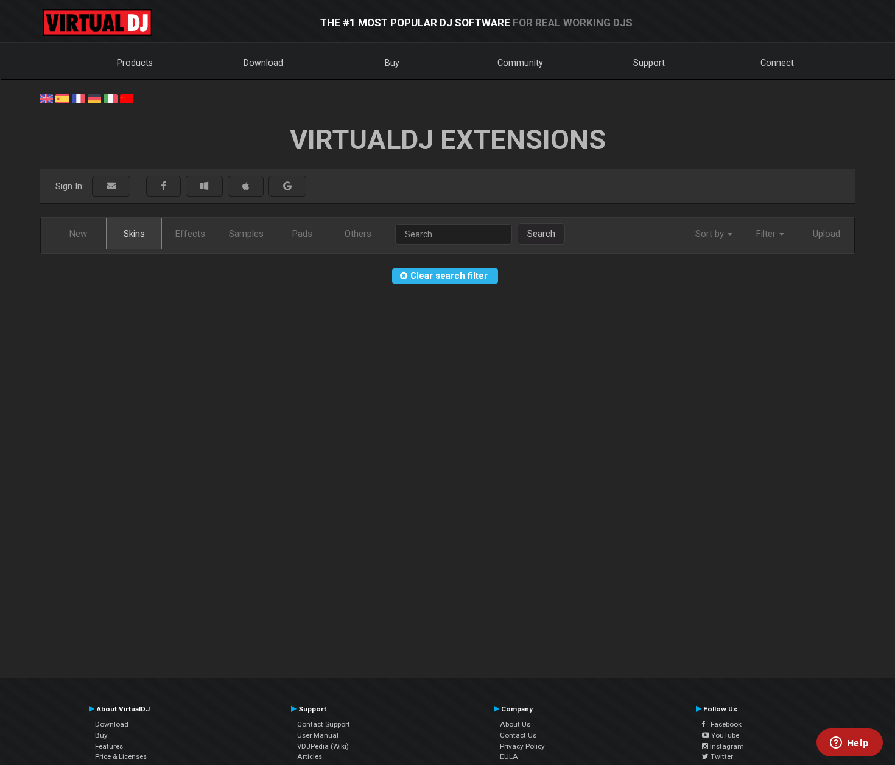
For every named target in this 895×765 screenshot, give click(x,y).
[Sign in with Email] (111, 186)
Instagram (726, 746)
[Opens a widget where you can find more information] (849, 743)
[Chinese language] (126, 98)
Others (358, 233)
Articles (309, 756)
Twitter (721, 756)
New (78, 233)
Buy (392, 63)
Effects (190, 233)
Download (263, 63)
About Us (515, 724)
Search (541, 233)
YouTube (724, 735)
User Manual (318, 735)
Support (649, 63)
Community (520, 63)
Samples (246, 233)
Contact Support (323, 724)
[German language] (94, 98)
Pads (302, 233)
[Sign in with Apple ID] (246, 186)
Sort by (710, 233)
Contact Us (518, 735)
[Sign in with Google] (287, 186)
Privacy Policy (522, 746)
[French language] (78, 98)
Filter (767, 233)
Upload (826, 233)
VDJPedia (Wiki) (323, 746)
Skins (134, 233)
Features (109, 746)
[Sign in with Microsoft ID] (204, 186)
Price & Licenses (121, 756)
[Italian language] (110, 98)
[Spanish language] (62, 98)
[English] (46, 98)
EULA (509, 756)
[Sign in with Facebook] (163, 186)
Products (135, 63)
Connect (777, 63)
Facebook (723, 724)
